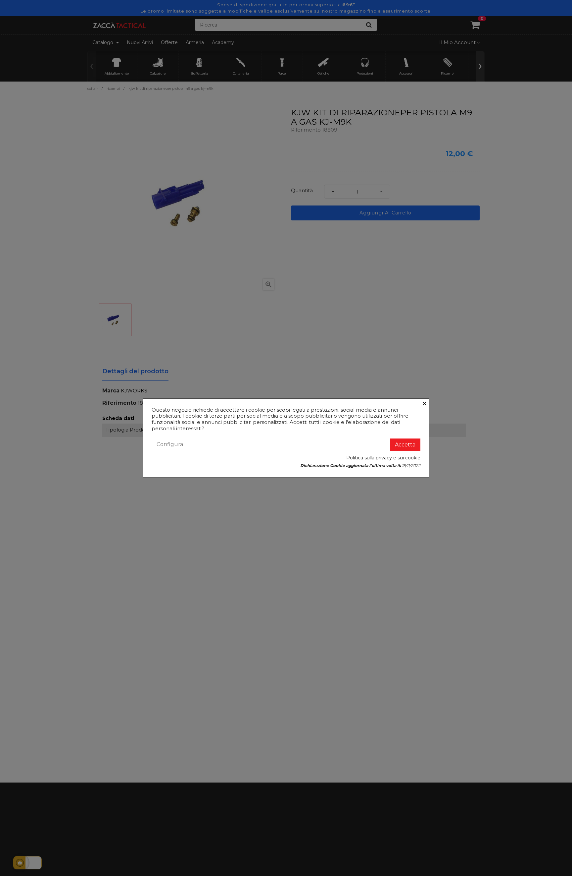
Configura (170, 444)
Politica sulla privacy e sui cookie (383, 458)
